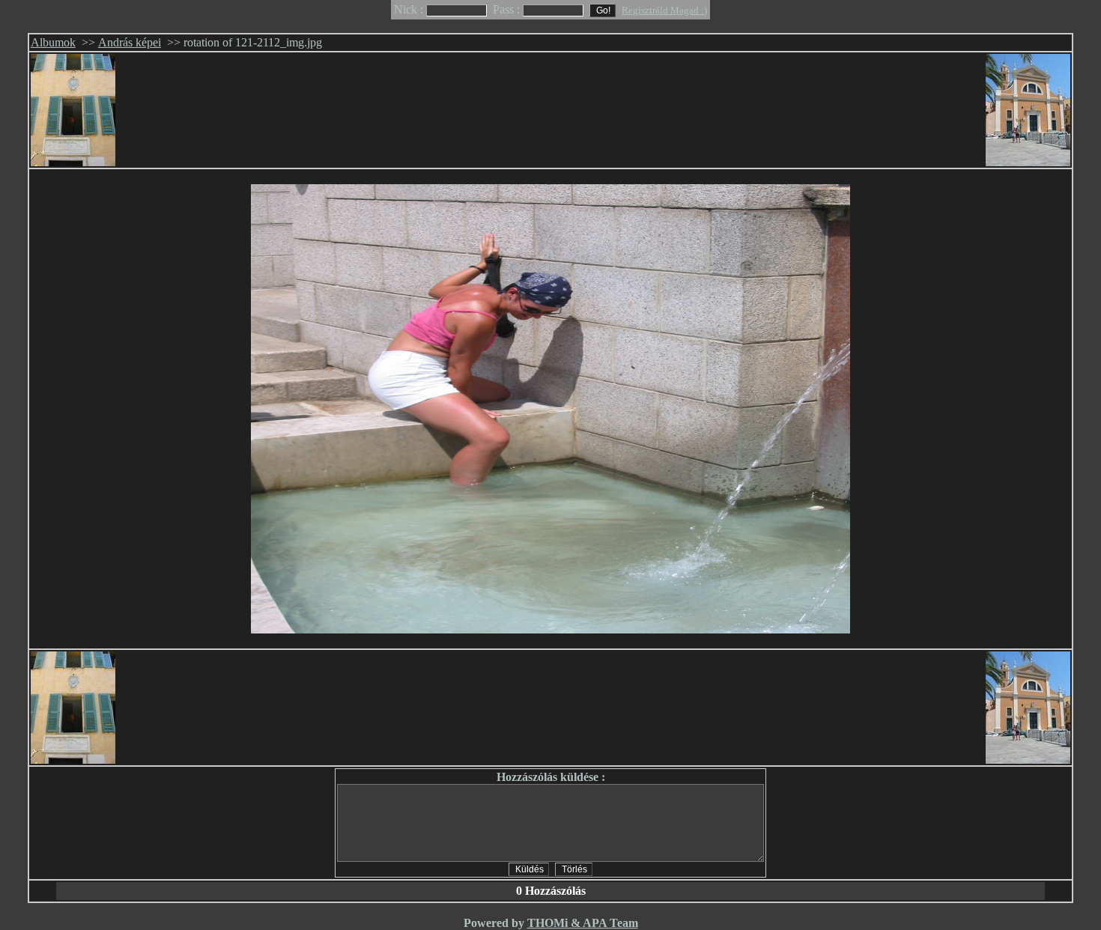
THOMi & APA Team (582, 923)
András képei (129, 42)
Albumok (53, 42)
